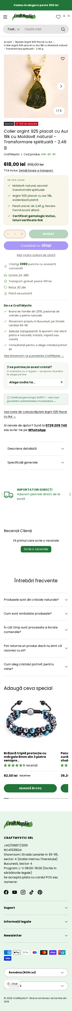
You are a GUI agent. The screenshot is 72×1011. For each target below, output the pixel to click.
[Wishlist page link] (58, 17)
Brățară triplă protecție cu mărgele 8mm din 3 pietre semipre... (25, 757)
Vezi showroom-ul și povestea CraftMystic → (34, 356)
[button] (68, 15)
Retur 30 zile (17, 287)
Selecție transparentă (23, 331)
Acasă (8, 42)
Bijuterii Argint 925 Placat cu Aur (33, 42)
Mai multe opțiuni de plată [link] (36, 255)
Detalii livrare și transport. (36, 170)
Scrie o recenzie (36, 549)
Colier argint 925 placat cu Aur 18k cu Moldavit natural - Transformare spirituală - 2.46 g (35, 47)
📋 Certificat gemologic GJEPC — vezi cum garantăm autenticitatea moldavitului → (33, 399)
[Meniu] (5, 17)
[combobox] (36, 29)
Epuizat (48, 234)
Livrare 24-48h (19, 275)
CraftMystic (12, 154)
